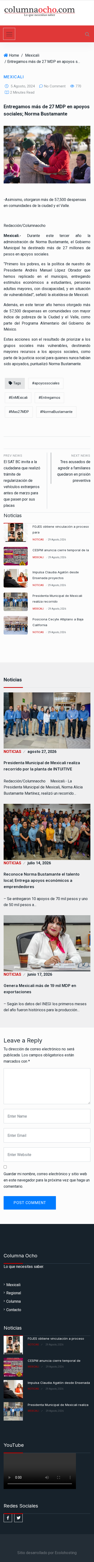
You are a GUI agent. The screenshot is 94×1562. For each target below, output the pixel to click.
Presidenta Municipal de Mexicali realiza (58, 1405)
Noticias (38, 539)
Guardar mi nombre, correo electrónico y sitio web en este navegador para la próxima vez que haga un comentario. (47, 1180)
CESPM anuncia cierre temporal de (54, 1360)
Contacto (13, 1310)
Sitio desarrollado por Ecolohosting (47, 1552)
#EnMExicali (18, 397)
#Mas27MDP (19, 412)
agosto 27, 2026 (41, 751)
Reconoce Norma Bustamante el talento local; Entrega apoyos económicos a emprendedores (42, 880)
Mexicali (32, 55)
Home (14, 55)
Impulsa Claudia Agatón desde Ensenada (59, 1383)
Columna (13, 1301)
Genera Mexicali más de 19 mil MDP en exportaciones (40, 988)
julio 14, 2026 (39, 863)
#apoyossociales (46, 383)
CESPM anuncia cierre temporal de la (61, 550)
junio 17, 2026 (39, 974)
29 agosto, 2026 (57, 539)
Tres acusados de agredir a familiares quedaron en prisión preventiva (73, 468)
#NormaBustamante (56, 412)
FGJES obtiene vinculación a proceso (56, 1338)
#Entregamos (49, 397)
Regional (13, 1293)
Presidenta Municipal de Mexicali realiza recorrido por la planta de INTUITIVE (42, 765)
